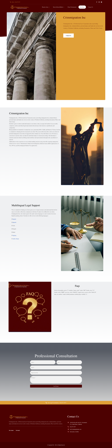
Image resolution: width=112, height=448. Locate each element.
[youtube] (101, 2)
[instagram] (99, 2)
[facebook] (96, 2)
